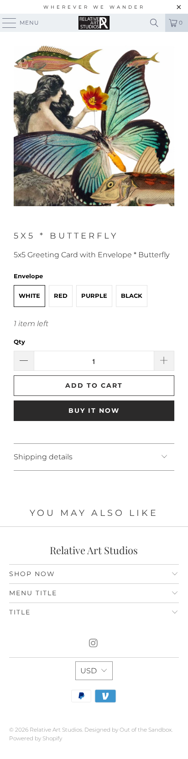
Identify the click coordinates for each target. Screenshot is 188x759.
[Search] (154, 23)
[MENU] (5, 23)
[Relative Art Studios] (94, 23)
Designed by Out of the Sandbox (128, 729)
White (29, 295)
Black (131, 295)
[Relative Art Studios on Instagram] (93, 643)
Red (61, 295)
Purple (94, 295)
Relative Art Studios (56, 729)
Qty (19, 341)
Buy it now (94, 410)
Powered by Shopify (35, 738)
